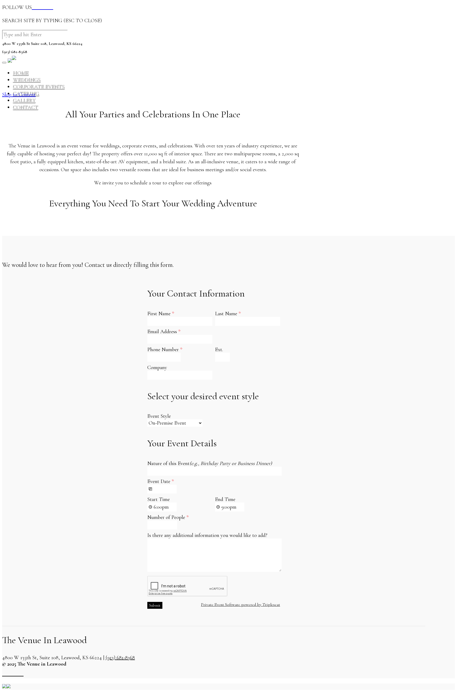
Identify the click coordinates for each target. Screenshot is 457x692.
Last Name (228, 313)
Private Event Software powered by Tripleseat (240, 604)
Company (157, 367)
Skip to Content (19, 94)
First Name (160, 313)
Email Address (163, 331)
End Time (225, 499)
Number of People (168, 517)
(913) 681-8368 (120, 657)
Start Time (158, 499)
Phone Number (164, 349)
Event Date (160, 481)
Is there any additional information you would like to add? (207, 535)
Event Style (159, 416)
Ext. (219, 349)
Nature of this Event (209, 463)
